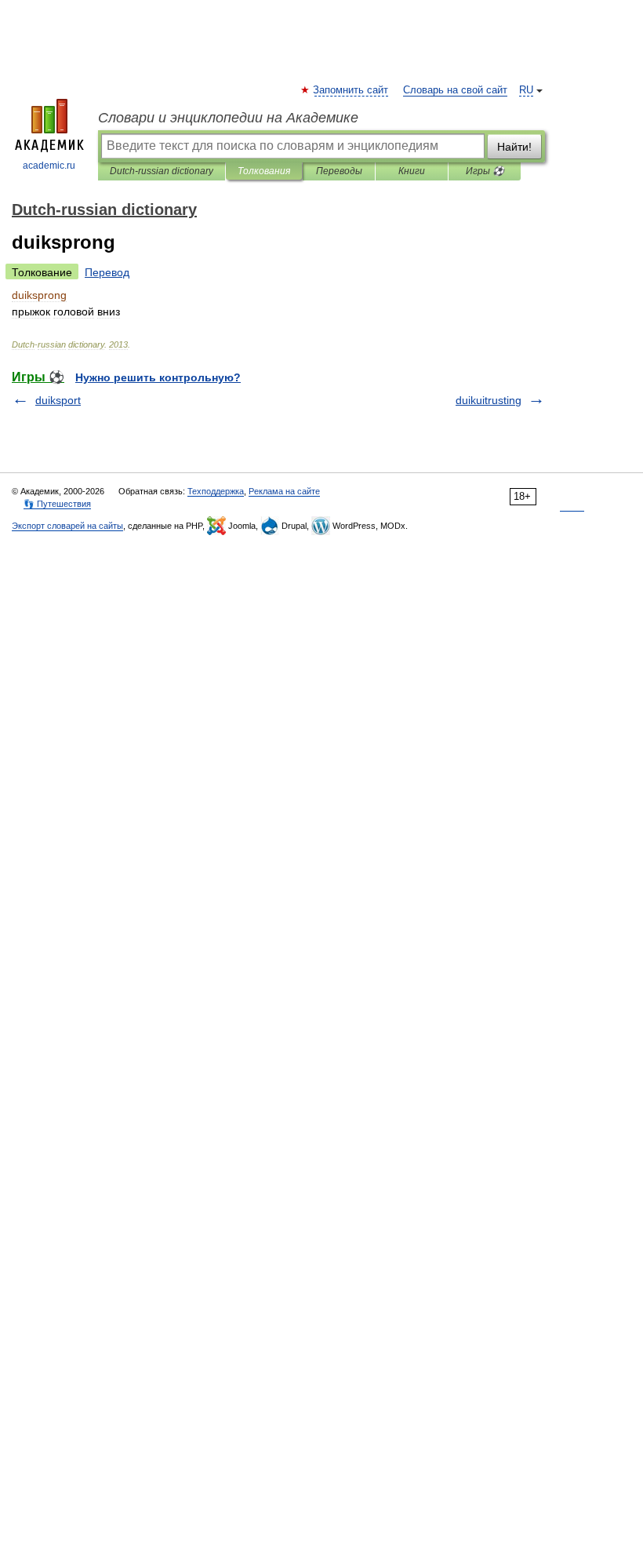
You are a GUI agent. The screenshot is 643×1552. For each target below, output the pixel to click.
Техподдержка (215, 491)
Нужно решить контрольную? (158, 377)
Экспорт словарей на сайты (67, 525)
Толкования (264, 171)
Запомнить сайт (351, 90)
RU (526, 90)
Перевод (107, 272)
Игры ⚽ (485, 171)
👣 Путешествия (57, 503)
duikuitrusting (488, 400)
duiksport (58, 400)
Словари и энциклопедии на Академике (228, 118)
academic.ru (49, 165)
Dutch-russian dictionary (161, 171)
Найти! (514, 146)
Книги (411, 171)
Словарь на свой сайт (455, 90)
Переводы (339, 171)
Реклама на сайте (284, 491)
